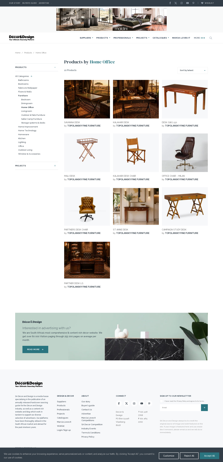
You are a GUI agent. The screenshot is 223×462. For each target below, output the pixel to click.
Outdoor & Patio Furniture (33, 115)
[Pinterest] (194, 3)
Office (21, 146)
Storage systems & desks (33, 123)
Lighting (22, 142)
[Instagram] (182, 3)
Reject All (189, 456)
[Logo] (22, 38)
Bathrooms (23, 80)
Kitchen (21, 138)
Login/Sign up (64, 430)
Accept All (209, 456)
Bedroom (25, 99)
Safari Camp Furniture (31, 119)
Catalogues (160, 38)
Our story (14, 3)
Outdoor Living (25, 150)
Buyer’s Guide (29, 3)
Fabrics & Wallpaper (27, 88)
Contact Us (86, 409)
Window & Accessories (29, 154)
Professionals (122, 38)
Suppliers (85, 38)
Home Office (27, 107)
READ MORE (35, 349)
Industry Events (88, 428)
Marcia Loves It (181, 38)
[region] (111, 455)
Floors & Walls (25, 92)
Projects (141, 38)
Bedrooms (23, 84)
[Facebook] (171, 3)
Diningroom (26, 103)
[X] (176, 3)
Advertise (44, 3)
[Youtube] (188, 3)
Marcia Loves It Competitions (88, 419)
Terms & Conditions (90, 433)
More (197, 38)
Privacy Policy (87, 437)
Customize (168, 456)
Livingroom (26, 111)
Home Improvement (28, 127)
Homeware (23, 134)
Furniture (23, 95)
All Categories (23, 76)
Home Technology (27, 130)
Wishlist (209, 3)
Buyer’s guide (88, 405)
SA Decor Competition (92, 424)
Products (102, 38)
